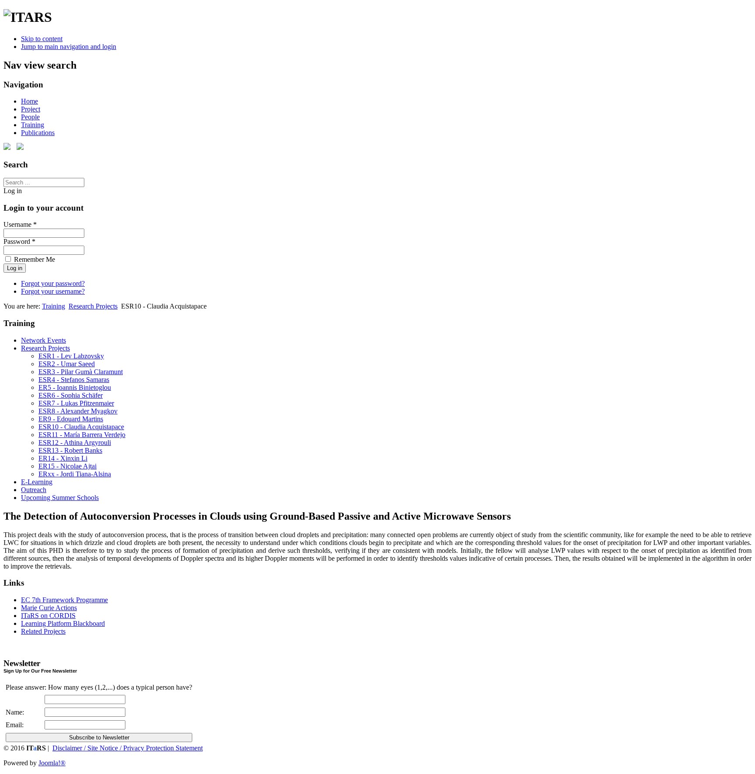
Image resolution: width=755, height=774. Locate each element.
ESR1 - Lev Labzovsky (71, 356)
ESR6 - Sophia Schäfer (70, 395)
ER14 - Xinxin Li (62, 458)
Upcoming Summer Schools (60, 497)
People (30, 117)
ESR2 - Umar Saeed (66, 364)
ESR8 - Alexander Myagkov (78, 411)
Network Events (43, 340)
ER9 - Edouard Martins (70, 419)
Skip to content (41, 38)
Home (29, 101)
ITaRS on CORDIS (48, 615)
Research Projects (93, 306)
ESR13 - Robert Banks (70, 450)
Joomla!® (52, 763)
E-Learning (36, 482)
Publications (38, 132)
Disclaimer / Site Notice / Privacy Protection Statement (127, 748)
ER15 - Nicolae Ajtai (67, 466)
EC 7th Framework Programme (64, 600)
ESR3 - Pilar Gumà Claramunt (80, 371)
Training (32, 124)
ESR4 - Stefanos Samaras (73, 379)
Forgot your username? (53, 291)
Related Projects (43, 631)
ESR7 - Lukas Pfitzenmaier (76, 403)
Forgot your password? (53, 283)
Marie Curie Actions (49, 607)
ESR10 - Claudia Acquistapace (81, 426)
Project (30, 109)
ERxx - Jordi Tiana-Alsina (74, 474)
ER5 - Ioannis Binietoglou (74, 387)
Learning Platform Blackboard (63, 623)
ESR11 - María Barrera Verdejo (81, 434)
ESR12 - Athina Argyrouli (74, 442)
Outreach (33, 489)
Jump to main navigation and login (68, 46)
